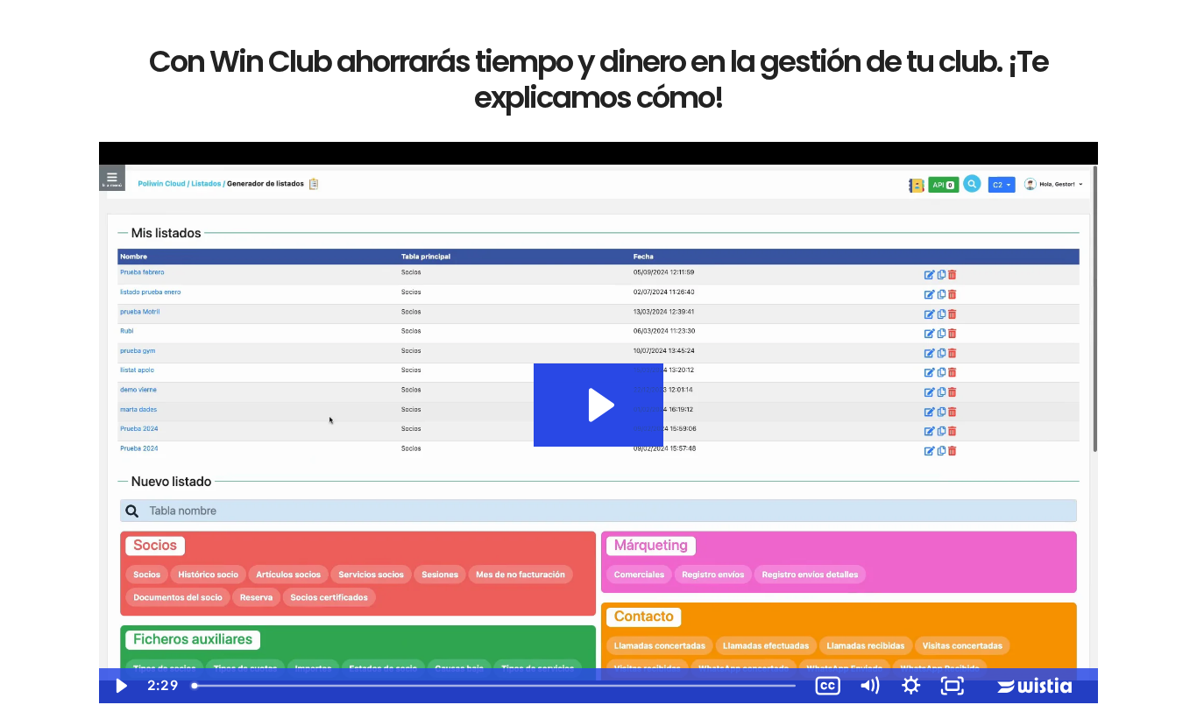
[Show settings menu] (911, 685)
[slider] (495, 685)
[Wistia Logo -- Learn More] (1036, 685)
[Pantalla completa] (952, 685)
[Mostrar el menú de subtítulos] (828, 685)
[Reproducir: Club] (598, 405)
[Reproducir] (120, 685)
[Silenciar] (869, 685)
